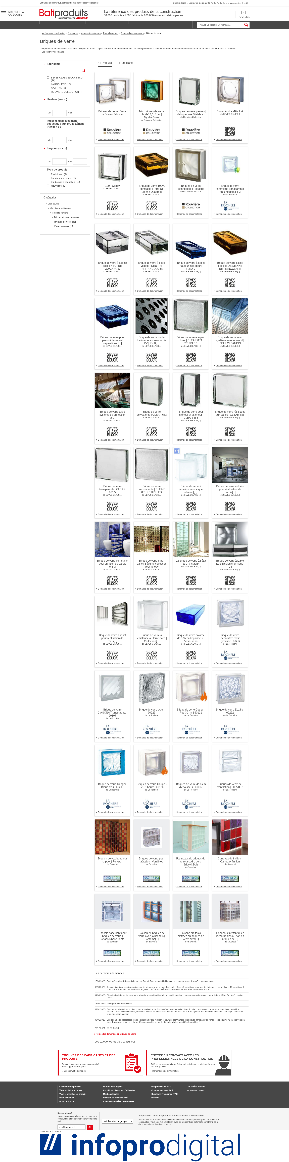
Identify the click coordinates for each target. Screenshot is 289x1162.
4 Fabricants (126, 62)
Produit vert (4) (59, 174)
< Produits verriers (59, 213)
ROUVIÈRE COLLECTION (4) (66, 92)
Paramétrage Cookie (195, 1090)
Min (49, 113)
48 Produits (105, 62)
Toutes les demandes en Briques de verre (116, 1034)
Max (70, 113)
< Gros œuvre (52, 203)
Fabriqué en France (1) (63, 178)
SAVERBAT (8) (59, 88)
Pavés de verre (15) (63, 226)
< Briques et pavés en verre (65, 217)
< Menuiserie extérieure (59, 208)
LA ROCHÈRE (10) (61, 84)
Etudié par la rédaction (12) (65, 182)
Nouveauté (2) (58, 185)
